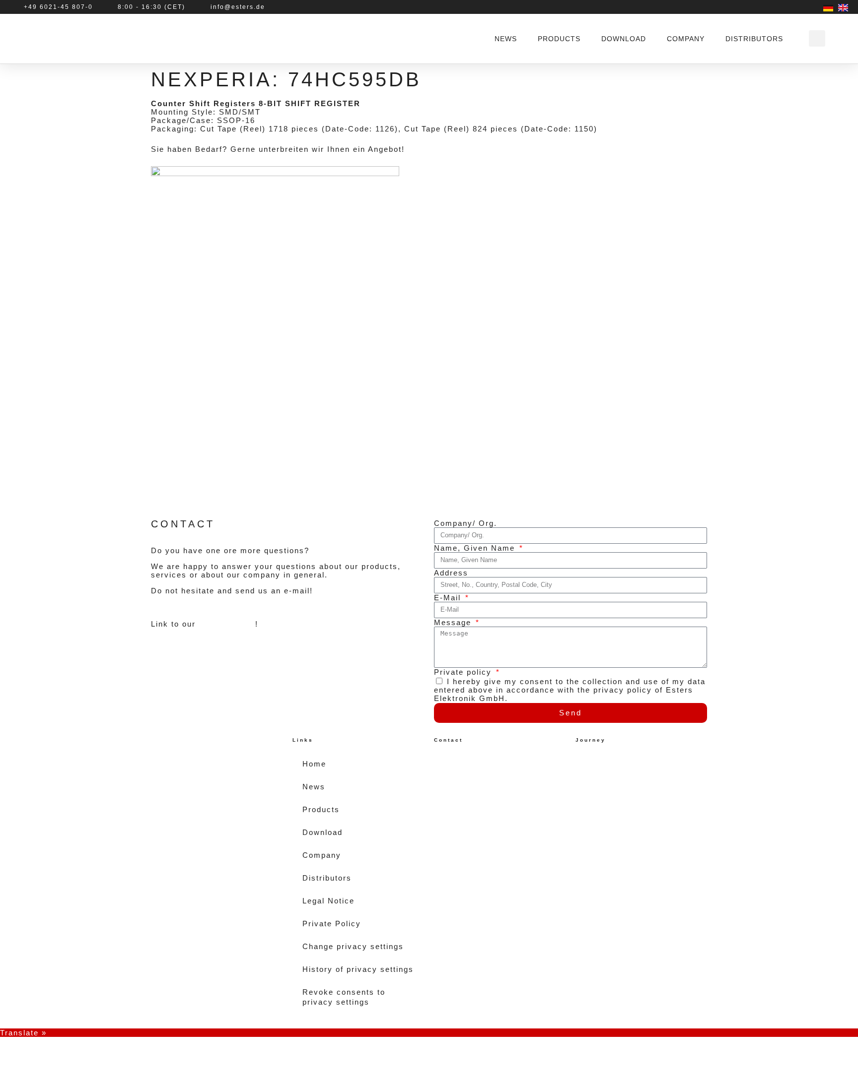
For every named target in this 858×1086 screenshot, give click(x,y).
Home (314, 764)
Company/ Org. (465, 523)
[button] (817, 38)
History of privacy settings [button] (358, 969)
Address (451, 573)
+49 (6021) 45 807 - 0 (489, 790)
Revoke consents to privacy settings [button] (343, 997)
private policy (227, 624)
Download (623, 39)
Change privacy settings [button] (353, 946)
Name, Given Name (476, 548)
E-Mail (449, 597)
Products (559, 39)
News (506, 39)
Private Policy (331, 923)
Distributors (754, 39)
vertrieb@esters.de (487, 807)
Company (686, 39)
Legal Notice (328, 900)
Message (454, 622)
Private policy (464, 672)
